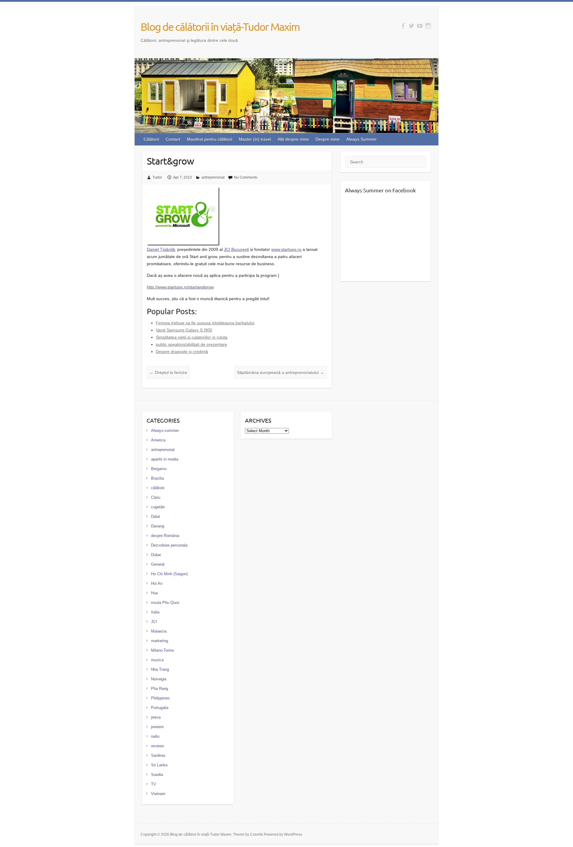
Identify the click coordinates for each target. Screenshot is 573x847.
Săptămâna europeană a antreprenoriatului (280, 372)
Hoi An (156, 583)
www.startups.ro (286, 249)
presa (156, 717)
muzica (157, 660)
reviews (157, 746)
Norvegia (158, 679)
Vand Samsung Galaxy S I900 (184, 330)
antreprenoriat (212, 177)
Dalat (155, 516)
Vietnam (158, 793)
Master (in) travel (255, 139)
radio (155, 736)
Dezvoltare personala (169, 545)
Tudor (157, 177)
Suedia (157, 774)
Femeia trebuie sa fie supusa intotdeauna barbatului (205, 322)
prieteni (157, 727)
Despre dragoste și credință (182, 351)
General (157, 564)
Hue (154, 593)
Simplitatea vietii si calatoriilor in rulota (191, 337)
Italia (155, 612)
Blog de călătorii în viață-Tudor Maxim (220, 26)
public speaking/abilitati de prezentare (191, 344)
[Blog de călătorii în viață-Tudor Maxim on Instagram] (428, 26)
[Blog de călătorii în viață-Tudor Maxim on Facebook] (403, 26)
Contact (173, 139)
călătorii (157, 488)
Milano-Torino (162, 650)
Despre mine (327, 139)
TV (153, 784)
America (158, 440)
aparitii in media (164, 459)
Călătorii (151, 139)
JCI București (236, 249)
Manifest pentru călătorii (209, 139)
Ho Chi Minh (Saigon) (169, 574)
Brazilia (157, 478)
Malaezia (159, 631)
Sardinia (158, 755)
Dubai (156, 555)
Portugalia (159, 707)
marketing (159, 641)
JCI (154, 621)
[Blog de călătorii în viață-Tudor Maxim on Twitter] (411, 26)
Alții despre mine (293, 139)
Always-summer (165, 430)
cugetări (158, 507)
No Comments (245, 177)
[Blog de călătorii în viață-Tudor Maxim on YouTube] (420, 26)
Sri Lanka (159, 765)
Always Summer (361, 139)
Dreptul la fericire (168, 372)
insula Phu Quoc (165, 602)
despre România (165, 535)
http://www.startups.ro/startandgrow (180, 287)
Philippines (160, 698)
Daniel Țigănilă (161, 249)
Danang (157, 526)
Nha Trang (160, 669)
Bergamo (159, 469)
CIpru (155, 497)
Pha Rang (159, 688)
